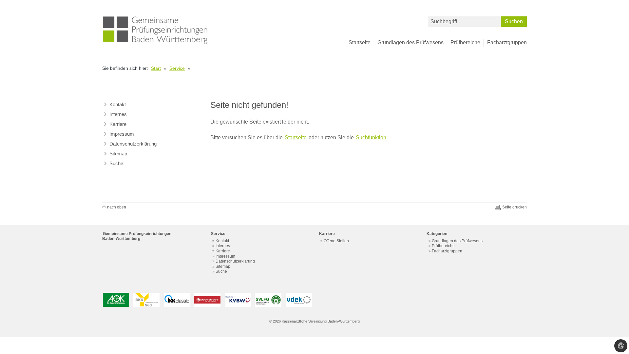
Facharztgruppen (507, 42)
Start (156, 68)
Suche (116, 163)
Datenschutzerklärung (133, 144)
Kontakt (117, 104)
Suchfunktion (371, 137)
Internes (118, 114)
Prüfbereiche (465, 42)
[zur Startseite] (155, 30)
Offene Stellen (336, 241)
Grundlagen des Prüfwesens (410, 42)
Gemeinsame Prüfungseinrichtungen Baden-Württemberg (136, 236)
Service (177, 68)
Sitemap (118, 153)
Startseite (360, 42)
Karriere (117, 124)
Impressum (121, 134)
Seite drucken (514, 207)
